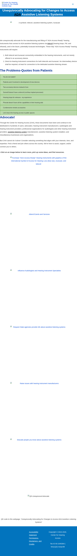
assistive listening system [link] (17, 132)
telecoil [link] (50, 43)
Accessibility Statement (33, 533)
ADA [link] (17, 14)
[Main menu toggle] (73, 4)
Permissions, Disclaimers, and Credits (35, 541)
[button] (68, 4)
